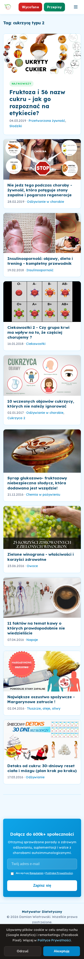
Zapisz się (42, 885)
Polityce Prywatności (54, 940)
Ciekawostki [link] (35, 344)
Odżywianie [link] (35, 777)
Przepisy (54, 7)
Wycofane (30, 7)
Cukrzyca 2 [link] (16, 418)
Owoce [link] (32, 566)
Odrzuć (22, 951)
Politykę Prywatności (59, 873)
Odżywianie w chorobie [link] (45, 202)
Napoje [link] (32, 640)
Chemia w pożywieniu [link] (43, 495)
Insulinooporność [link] (40, 270)
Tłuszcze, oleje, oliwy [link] (43, 708)
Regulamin (36, 873)
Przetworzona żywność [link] (47, 121)
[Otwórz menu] (75, 7)
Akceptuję (61, 951)
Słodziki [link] (15, 126)
